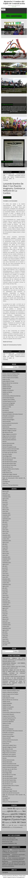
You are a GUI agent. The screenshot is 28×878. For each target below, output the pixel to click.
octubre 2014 (6, 539)
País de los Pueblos (7, 454)
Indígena (20, 816)
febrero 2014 (6, 553)
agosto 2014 (6, 542)
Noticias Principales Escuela (9, 447)
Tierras (11, 827)
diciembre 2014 (6, 535)
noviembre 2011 (6, 603)
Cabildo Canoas (6, 385)
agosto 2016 (6, 498)
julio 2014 (5, 544)
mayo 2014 (5, 548)
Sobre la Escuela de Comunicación (11, 476)
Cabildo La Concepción (8, 390)
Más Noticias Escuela (8, 432)
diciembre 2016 (6, 495)
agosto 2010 (6, 630)
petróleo (16, 825)
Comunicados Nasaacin (7, 86)
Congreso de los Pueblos (9, 399)
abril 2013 (5, 571)
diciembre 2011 (6, 601)
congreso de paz (20, 808)
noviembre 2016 (6, 497)
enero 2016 (5, 511)
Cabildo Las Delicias (7, 392)
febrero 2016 (6, 509)
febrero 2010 (6, 641)
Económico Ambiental (8, 412)
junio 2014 (5, 546)
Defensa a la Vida (7, 407)
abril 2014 (5, 550)
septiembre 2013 (7, 562)
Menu (3, 9)
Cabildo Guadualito (7, 386)
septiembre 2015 (7, 518)
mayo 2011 (5, 613)
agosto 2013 (6, 564)
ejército (11, 811)
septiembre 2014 (7, 540)
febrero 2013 (6, 575)
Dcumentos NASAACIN (8, 405)
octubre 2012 (6, 582)
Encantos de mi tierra (8, 417)
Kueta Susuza (6, 427)
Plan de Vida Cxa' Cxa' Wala (9, 458)
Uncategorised (7, 197)
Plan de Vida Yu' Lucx (8, 467)
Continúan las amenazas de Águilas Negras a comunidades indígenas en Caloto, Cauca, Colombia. (14, 164)
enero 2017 (5, 493)
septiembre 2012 (7, 584)
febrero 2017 (6, 491)
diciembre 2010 (6, 623)
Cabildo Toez (6, 394)
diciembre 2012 (6, 579)
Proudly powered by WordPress (10, 875)
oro (6, 825)
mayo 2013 (5, 570)
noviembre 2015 (6, 515)
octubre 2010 (6, 626)
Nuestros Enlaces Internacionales (11, 449)
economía (4, 811)
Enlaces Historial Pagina (8, 419)
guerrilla (10, 816)
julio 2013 (5, 566)
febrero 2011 (6, 619)
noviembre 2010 (6, 624)
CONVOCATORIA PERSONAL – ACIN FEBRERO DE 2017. (14, 56)
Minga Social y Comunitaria (9, 436)
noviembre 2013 (6, 559)
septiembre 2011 (7, 606)
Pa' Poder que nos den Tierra (10, 452)
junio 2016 (5, 502)
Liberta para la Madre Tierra (9, 428)
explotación (19, 811)
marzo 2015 (5, 529)
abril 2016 (5, 506)
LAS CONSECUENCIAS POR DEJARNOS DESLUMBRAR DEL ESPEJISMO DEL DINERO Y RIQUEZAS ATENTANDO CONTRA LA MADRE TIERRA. (14, 133)
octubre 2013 (6, 560)
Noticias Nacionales (7, 445)
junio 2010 (5, 634)
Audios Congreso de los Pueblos (10, 377)
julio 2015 (5, 522)
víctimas (19, 827)
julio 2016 (5, 500)
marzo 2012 (5, 595)
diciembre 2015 (6, 513)
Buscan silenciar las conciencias (10, 383)
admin (10, 34)
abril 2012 (5, 593)
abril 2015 (5, 528)
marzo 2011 (5, 617)
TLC (14, 827)
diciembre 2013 (6, 557)
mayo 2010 (5, 635)
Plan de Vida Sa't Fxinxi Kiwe (9, 465)
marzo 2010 (5, 639)
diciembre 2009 (6, 643)
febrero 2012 (6, 597)
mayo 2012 (5, 592)
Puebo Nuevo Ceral (7, 472)
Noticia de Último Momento (8, 29)
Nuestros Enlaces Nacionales (10, 450)
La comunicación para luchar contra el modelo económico (20, 175)
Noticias (5, 441)
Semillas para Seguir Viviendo (10, 474)
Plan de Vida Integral (8, 459)
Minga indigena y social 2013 (9, 434)
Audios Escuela (6, 379)
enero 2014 (5, 555)
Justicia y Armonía (7, 425)
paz (11, 825)
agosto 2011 (6, 608)
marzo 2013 (5, 573)
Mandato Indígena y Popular (9, 430)
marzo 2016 (5, 508)
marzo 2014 (5, 551)
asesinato (4, 808)
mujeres (8, 822)
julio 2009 (5, 645)
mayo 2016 (5, 504)
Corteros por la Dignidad (9, 403)
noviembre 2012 (6, 581)
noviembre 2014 (6, 537)
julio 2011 (5, 610)
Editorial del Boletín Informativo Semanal (13, 414)
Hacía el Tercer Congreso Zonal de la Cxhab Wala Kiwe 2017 (14, 72)
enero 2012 (5, 599)
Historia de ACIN (7, 421)
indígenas (8, 819)
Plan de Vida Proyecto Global (10, 461)
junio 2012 (5, 590)
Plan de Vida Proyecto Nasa (9, 463)
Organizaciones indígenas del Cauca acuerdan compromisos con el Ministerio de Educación (14, 32)
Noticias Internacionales (8, 443)
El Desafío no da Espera (8, 416)
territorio (6, 827)
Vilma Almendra (14, 200)
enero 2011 (5, 621)
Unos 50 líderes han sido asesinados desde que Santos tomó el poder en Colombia (8, 177)
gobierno (8, 814)
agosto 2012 (6, 586)
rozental (22, 825)
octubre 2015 (6, 517)
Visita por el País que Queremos (10, 485)
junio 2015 (5, 524)
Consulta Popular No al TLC (9, 401)
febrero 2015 (6, 531)
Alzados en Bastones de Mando (10, 375)
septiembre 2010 (7, 628)
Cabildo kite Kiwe (7, 388)
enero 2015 (5, 533)
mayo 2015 (5, 526)
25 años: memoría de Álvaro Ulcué (11, 374)
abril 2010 (5, 637)
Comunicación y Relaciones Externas (11, 396)
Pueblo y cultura (7, 470)
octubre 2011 (6, 604)
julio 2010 (5, 632)
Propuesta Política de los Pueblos (11, 469)
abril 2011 (5, 615)
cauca (11, 808)
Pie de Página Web (7, 456)
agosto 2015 (6, 520)
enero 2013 (5, 577)
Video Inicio (5, 483)
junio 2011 (5, 612)
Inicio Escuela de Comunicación (10, 423)
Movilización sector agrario (9, 438)
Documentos (6, 408)
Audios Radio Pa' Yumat (8, 381)
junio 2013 (5, 568)
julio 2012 (5, 588)
